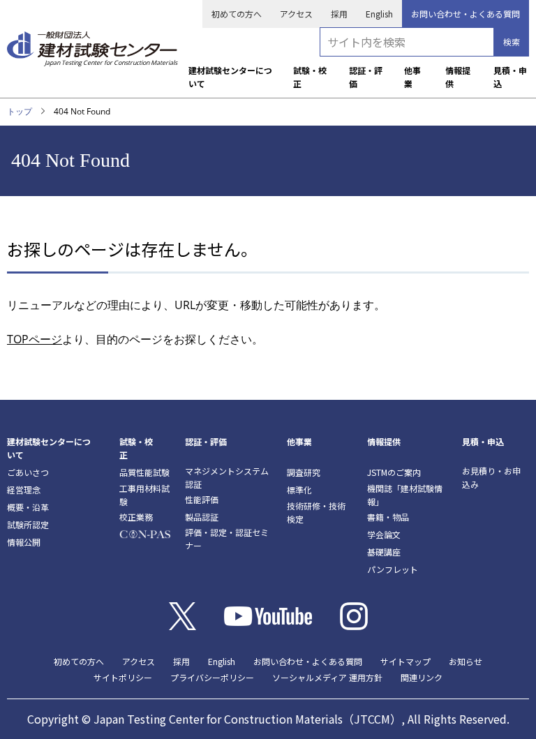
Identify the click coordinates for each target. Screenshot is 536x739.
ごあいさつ (28, 472)
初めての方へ (236, 14)
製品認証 (201, 517)
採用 (339, 14)
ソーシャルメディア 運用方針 (327, 677)
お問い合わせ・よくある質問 (465, 14)
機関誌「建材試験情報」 (404, 494)
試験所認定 (28, 524)
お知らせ (465, 661)
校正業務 (136, 517)
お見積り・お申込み (491, 477)
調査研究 (303, 472)
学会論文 (384, 534)
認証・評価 (365, 76)
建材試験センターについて (230, 76)
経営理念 (23, 489)
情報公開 (23, 542)
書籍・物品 (388, 517)
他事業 (412, 76)
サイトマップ (405, 661)
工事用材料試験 (144, 494)
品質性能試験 (144, 472)
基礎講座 (384, 552)
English (379, 14)
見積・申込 (510, 76)
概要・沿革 (28, 507)
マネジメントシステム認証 (227, 477)
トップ (19, 111)
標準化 (299, 489)
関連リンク (421, 677)
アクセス (296, 14)
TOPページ (34, 339)
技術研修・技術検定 (316, 512)
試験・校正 (310, 76)
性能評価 (201, 499)
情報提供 (457, 76)
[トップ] (92, 44)
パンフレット (392, 569)
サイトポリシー (123, 677)
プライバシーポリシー (212, 677)
